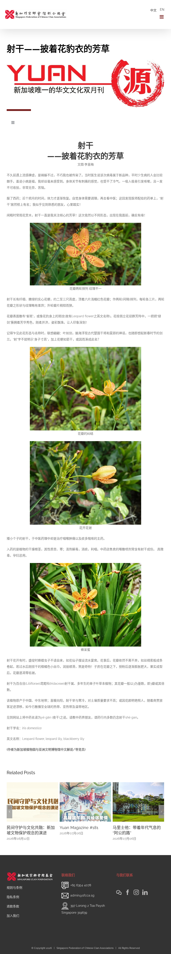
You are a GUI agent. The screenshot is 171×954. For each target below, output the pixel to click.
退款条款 (13, 906)
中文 (153, 10)
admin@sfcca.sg (82, 895)
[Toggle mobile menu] (162, 16)
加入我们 (13, 915)
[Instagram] (136, 892)
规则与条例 (14, 887)
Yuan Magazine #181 (26, 827)
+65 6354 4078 (80, 885)
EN (162, 9)
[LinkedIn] (145, 892)
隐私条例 (13, 897)
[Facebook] (127, 892)
